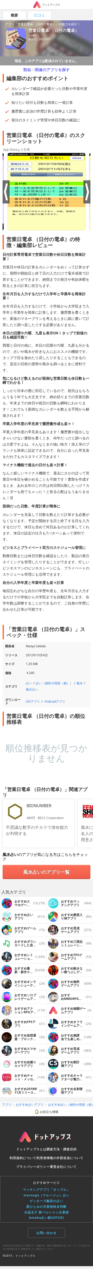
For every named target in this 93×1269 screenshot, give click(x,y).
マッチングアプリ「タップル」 (46, 1189)
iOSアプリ (33, 701)
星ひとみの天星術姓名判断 (46, 1206)
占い (29, 683)
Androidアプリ (54, 701)
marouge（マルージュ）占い (46, 1195)
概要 (14, 15)
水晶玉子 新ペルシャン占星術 (46, 1212)
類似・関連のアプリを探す (46, 69)
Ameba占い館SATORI (46, 1217)
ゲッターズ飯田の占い (46, 1201)
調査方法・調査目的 (62, 1149)
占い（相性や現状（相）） (54, 683)
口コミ (39, 15)
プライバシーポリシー (33, 1166)
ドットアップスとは (31, 1149)
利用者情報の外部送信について (59, 1158)
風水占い (32, 689)
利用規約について (23, 1158)
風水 (79, 683)
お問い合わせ (46, 1233)
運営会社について (63, 1166)
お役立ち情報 (49, 1112)
